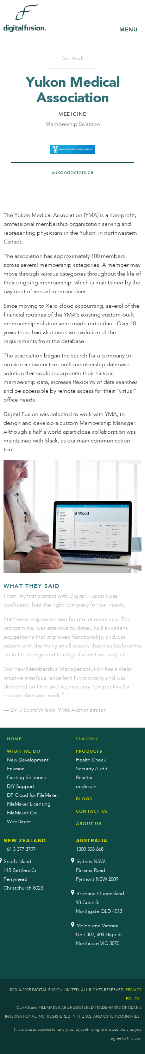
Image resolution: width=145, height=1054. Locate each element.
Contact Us (92, 811)
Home (14, 738)
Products (89, 751)
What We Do (23, 751)
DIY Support (20, 786)
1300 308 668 (89, 849)
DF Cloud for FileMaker (32, 795)
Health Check (91, 760)
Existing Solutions (26, 777)
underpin (86, 786)
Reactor (84, 777)
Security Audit (91, 768)
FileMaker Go (22, 813)
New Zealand (25, 840)
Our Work (72, 58)
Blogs (84, 798)
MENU (128, 29)
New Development (28, 760)
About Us (89, 823)
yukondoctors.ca (72, 172)
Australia (92, 840)
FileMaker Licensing (29, 804)
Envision (16, 768)
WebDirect (19, 821)
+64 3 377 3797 (20, 849)
